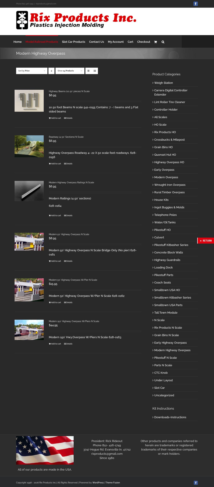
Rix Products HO (165, 132)
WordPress (98, 482)
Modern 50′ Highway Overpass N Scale (69, 234)
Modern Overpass (166, 177)
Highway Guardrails (167, 260)
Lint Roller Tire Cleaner (169, 102)
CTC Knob (161, 372)
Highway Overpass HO (169, 162)
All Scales (160, 117)
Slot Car (159, 387)
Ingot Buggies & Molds (169, 207)
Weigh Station (163, 82)
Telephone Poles (165, 214)
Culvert (159, 237)
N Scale (159, 320)
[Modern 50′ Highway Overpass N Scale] (29, 242)
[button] (163, 41)
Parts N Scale (163, 365)
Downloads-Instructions (170, 417)
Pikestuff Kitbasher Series (171, 245)
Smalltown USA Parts (168, 305)
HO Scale (160, 124)
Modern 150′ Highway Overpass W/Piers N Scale (74, 321)
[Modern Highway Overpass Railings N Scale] (29, 191)
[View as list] (95, 71)
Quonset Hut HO (165, 154)
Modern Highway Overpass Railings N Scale (71, 182)
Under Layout (163, 380)
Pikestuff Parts (163, 275)
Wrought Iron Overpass (169, 184)
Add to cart (56, 118)
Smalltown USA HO (167, 290)
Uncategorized (164, 395)
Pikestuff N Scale (165, 357)
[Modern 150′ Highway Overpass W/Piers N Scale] (29, 330)
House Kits (161, 199)
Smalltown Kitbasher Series (172, 297)
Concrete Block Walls (168, 252)
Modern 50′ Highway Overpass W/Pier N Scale (73, 280)
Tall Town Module (165, 312)
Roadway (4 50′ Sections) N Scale (66, 137)
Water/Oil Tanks (165, 222)
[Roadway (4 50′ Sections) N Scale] (29, 146)
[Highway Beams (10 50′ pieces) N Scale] (29, 101)
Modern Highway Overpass (172, 350)
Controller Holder (166, 109)
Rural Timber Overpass (169, 192)
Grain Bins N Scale (166, 335)
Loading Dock (163, 267)
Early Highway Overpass (170, 342)
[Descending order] (51, 71)
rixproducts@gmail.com (46, 4)
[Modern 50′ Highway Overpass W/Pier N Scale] (29, 289)
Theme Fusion (112, 482)
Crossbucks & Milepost (169, 139)
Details (69, 118)
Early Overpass (164, 169)
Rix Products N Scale (168, 327)
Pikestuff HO (162, 230)
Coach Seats (162, 282)
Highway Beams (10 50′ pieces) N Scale (69, 91)
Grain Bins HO (163, 147)
